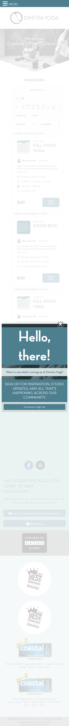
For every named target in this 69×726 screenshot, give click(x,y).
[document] (34, 363)
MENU (13, 4)
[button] (6, 3)
